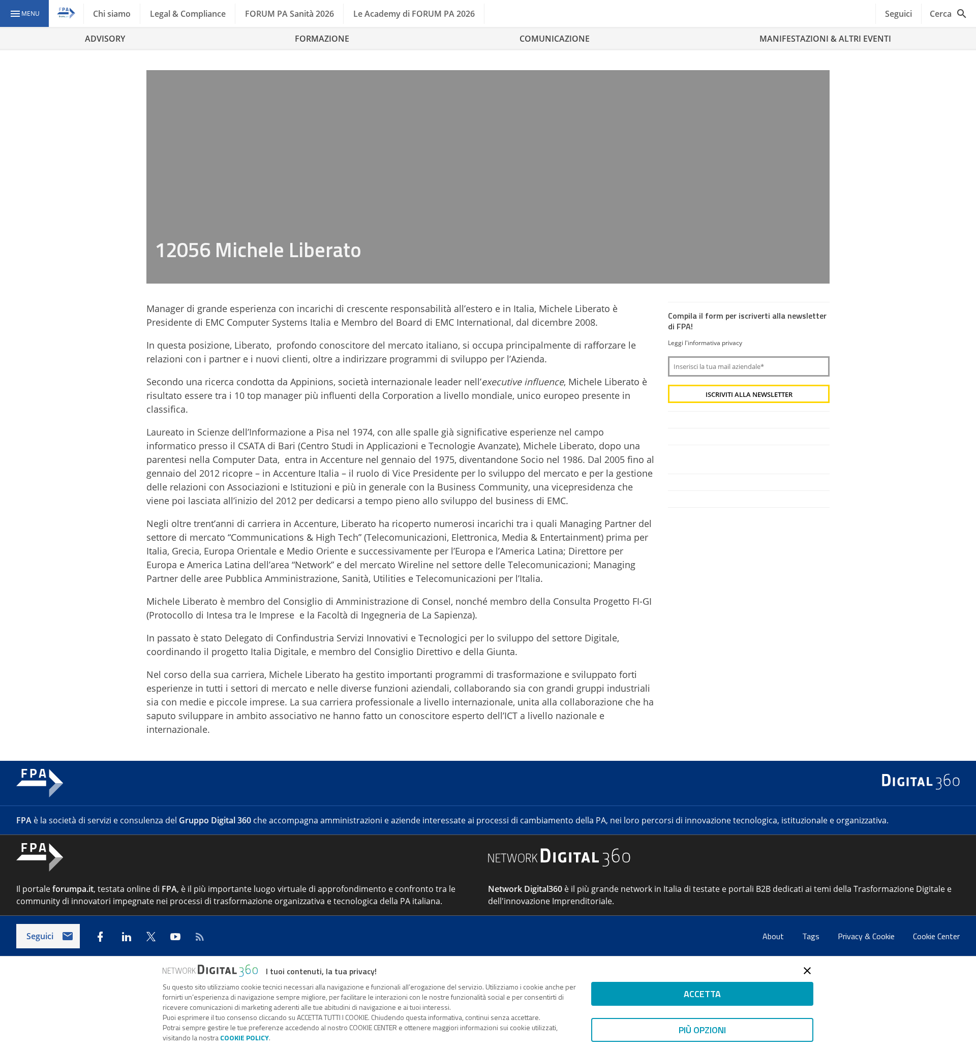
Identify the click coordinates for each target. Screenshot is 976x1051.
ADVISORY (105, 38)
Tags (811, 936)
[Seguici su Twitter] (151, 937)
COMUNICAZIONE (555, 38)
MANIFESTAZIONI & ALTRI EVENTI (825, 38)
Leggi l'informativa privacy (705, 342)
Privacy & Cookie (867, 936)
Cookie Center (936, 936)
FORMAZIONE (322, 38)
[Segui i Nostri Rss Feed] (200, 937)
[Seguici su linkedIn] (126, 937)
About (774, 936)
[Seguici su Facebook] (100, 937)
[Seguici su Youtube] (175, 937)
